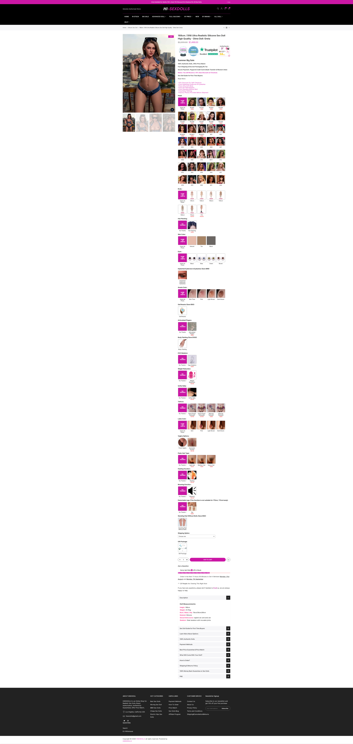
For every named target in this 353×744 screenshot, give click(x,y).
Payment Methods (175, 701)
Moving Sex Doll (156, 704)
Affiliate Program (175, 714)
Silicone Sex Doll (132, 27)
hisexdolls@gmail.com (133, 716)
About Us (190, 704)
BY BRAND (206, 16)
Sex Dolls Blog (174, 711)
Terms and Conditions (194, 711)
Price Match (173, 708)
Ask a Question (183, 566)
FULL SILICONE (174, 16)
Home (124, 27)
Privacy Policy (192, 708)
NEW (197, 16)
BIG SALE (145, 16)
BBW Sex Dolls (155, 708)
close (125, 2)
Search (125, 728)
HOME (126, 16)
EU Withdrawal (128, 731)
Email (215, 588)
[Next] (172, 73)
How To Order (174, 704)
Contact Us (191, 701)
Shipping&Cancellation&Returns (198, 714)
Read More (181, 79)
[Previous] (126, 73)
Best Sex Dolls (155, 701)
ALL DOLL (217, 16)
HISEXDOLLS (127, 741)
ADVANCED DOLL (158, 16)
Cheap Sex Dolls (156, 711)
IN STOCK (135, 16)
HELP (126, 22)
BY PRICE (187, 16)
